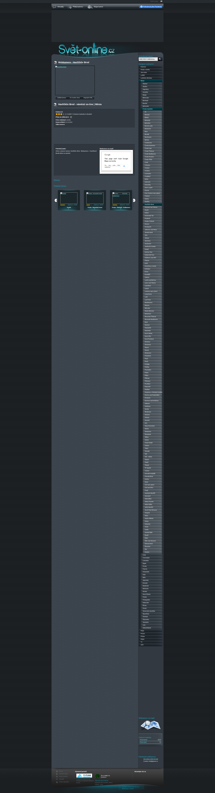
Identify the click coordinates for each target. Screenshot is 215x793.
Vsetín (69, 207)
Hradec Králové (149, 221)
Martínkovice (148, 302)
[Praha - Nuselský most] (94, 193)
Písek (146, 358)
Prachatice (148, 370)
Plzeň (146, 361)
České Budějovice (150, 154)
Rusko (145, 608)
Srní (146, 423)
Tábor (146, 448)
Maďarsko (146, 586)
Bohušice (147, 123)
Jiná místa (144, 72)
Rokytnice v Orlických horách (153, 392)
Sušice (147, 440)
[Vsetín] (63, 193)
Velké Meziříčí (149, 507)
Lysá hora (148, 300)
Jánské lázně (149, 232)
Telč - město (148, 457)
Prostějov (147, 384)
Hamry (147, 199)
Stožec (147, 429)
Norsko (145, 591)
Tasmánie (146, 622)
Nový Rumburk (149, 339)
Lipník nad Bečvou (150, 280)
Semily (147, 409)
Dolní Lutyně (148, 187)
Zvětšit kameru (61, 98)
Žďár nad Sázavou (150, 541)
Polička (147, 367)
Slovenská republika (149, 611)
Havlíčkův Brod (149, 204)
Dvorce (147, 190)
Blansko (147, 115)
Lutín (146, 297)
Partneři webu (63, 774)
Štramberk (148, 434)
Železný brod (149, 543)
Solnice (147, 417)
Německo (145, 588)
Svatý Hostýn (149, 443)
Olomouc (147, 342)
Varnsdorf (147, 496)
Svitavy (147, 445)
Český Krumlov (149, 157)
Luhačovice (148, 294)
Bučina (147, 140)
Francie (145, 569)
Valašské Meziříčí (150, 493)
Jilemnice (147, 241)
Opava (147, 347)
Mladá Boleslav (149, 311)
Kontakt (61, 779)
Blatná (147, 117)
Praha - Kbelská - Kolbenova (121, 207)
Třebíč (146, 462)
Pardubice (148, 356)
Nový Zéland (146, 594)
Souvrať (147, 420)
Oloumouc (148, 344)
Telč (146, 454)
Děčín (146, 179)
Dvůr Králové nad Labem (152, 193)
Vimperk (147, 513)
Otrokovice (148, 353)
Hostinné (147, 218)
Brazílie (145, 103)
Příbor (146, 375)
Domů (61, 771)
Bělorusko (146, 98)
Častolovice (148, 143)
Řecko (145, 605)
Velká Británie (147, 628)
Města (142, 81)
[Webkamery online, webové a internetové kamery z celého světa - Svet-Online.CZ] (107, 48)
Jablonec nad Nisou (151, 229)
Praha (146, 372)
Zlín (146, 549)
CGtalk (132, 788)
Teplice (147, 459)
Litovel (147, 288)
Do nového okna (75, 98)
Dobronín (147, 182)
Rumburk (147, 398)
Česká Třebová (149, 151)
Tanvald (147, 451)
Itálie (144, 577)
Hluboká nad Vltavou (151, 207)
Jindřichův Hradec (150, 246)
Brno (146, 131)
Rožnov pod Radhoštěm (152, 395)
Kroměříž (147, 274)
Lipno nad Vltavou (150, 283)
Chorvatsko (146, 558)
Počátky (147, 364)
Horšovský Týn (149, 215)
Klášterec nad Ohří (150, 258)
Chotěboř (147, 176)
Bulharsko (146, 106)
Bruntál (147, 134)
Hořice (147, 213)
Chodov (147, 168)
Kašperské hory (149, 255)
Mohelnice (148, 314)
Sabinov (147, 403)
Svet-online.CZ (132, 786)
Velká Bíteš (148, 499)
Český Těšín (148, 159)
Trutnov (147, 471)
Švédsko (145, 616)
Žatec (146, 538)
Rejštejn (147, 389)
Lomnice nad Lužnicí (151, 291)
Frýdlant (147, 196)
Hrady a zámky (145, 69)
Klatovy (147, 260)
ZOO (142, 645)
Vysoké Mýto (148, 532)
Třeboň (147, 465)
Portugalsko (146, 600)
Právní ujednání (64, 782)
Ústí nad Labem (149, 485)
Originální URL (87, 98)
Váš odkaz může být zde (150, 759)
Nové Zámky (148, 333)
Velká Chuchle (149, 501)
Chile (144, 555)
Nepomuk (148, 330)
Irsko (144, 574)
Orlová (147, 350)
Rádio (142, 639)
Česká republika (148, 109)
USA (144, 625)
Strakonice (148, 431)
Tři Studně (148, 468)
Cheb (146, 162)
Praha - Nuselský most (95, 207)
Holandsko (146, 572)
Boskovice (148, 129)
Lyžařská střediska (146, 78)
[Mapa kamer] (150, 730)
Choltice (147, 171)
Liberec (147, 277)
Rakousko (146, 602)
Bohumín (147, 120)
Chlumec (147, 165)
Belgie (145, 95)
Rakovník (147, 386)
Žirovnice (147, 546)
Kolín (146, 263)
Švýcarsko (146, 619)
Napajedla (148, 328)
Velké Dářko (148, 504)
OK (124, 166)
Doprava (143, 67)
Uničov (147, 479)
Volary (146, 521)
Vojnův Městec (149, 518)
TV (141, 642)
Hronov (147, 224)
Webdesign (125, 788)
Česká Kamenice (150, 145)
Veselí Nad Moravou (151, 510)
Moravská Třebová (150, 316)
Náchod (147, 325)
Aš (145, 112)
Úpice (146, 482)
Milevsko (147, 308)
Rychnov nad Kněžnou (152, 400)
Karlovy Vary (148, 252)
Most (146, 322)
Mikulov (147, 305)
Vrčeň (146, 527)
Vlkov (146, 515)
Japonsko (146, 580)
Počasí (143, 633)
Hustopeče (148, 227)
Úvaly (146, 490)
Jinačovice (148, 243)
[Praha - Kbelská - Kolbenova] (121, 196)
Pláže (142, 631)
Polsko (145, 597)
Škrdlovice (148, 412)
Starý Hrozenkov (150, 426)
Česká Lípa (148, 148)
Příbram (147, 378)
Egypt (144, 563)
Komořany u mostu (150, 266)
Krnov (146, 272)
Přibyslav (147, 381)
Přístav (143, 636)
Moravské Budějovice (151, 319)
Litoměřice (148, 286)
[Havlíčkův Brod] (60, 67)
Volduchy (147, 524)
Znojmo (147, 552)
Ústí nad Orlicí (149, 487)
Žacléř (146, 535)
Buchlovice (148, 137)
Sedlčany (147, 406)
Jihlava (147, 238)
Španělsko (146, 614)
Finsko (145, 566)
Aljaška (145, 86)
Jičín (146, 235)
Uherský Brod (149, 476)
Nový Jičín (148, 336)
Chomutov (148, 173)
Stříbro (147, 437)
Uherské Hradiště (150, 473)
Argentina (146, 89)
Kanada (145, 583)
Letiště (143, 75)
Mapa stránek (63, 776)
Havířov (147, 201)
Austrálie (145, 92)
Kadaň (147, 249)
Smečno (147, 415)
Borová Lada (149, 126)
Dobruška (148, 185)
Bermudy (145, 100)
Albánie (145, 84)
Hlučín (147, 210)
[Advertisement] (107, 26)
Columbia (146, 560)
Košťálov (147, 269)
